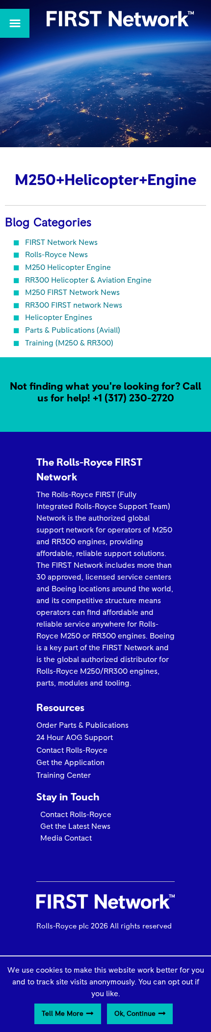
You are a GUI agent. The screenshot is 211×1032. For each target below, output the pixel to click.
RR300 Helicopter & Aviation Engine (88, 280)
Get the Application (70, 763)
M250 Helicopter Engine (68, 267)
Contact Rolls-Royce (71, 750)
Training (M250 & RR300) (69, 343)
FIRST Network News (61, 242)
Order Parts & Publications (82, 725)
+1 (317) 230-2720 (133, 398)
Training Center (63, 775)
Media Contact (64, 838)
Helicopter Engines (58, 317)
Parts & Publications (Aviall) (72, 330)
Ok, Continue (135, 1013)
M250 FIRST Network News (72, 292)
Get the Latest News (73, 826)
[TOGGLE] (14, 23)
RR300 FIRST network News (73, 305)
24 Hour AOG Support (74, 737)
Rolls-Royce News (56, 255)
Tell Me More (62, 1013)
